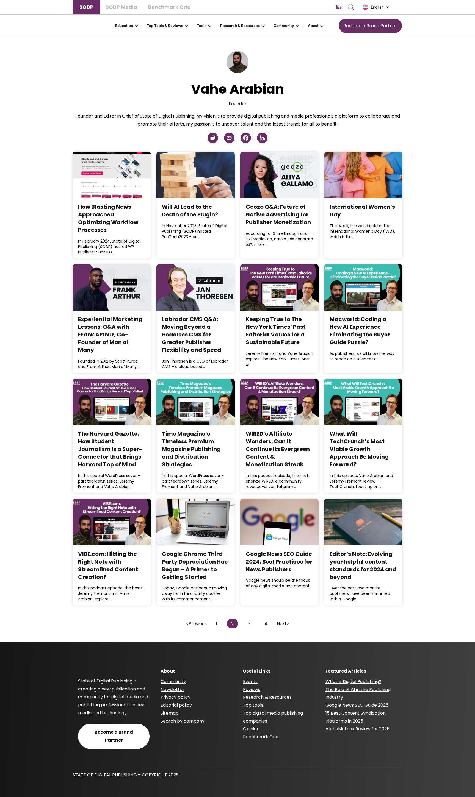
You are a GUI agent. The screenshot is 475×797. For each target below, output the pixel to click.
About (313, 25)
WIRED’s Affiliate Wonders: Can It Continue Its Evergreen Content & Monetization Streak (278, 449)
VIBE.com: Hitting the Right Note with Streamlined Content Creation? (108, 565)
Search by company (183, 721)
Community (284, 25)
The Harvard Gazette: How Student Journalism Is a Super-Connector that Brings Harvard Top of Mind (110, 449)
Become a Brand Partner (370, 26)
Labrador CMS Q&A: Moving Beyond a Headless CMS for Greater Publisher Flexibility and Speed (191, 334)
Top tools (253, 705)
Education (124, 25)
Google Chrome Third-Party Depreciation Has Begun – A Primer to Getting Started (195, 565)
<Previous (196, 623)
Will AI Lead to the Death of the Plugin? (190, 210)
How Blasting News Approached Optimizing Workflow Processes (108, 218)
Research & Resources (240, 25)
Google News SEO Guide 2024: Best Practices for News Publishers (279, 561)
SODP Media (121, 7)
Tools (201, 25)
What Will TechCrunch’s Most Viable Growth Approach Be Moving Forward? (359, 449)
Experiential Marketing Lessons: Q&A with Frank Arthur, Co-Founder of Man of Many (110, 334)
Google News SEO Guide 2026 (356, 705)
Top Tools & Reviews (165, 25)
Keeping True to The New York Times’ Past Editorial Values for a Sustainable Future (276, 330)
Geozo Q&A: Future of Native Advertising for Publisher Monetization (278, 214)
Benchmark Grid (169, 7)
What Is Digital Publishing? (353, 681)
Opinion (251, 729)
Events (250, 681)
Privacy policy (175, 697)
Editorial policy (176, 705)
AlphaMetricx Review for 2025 (357, 729)
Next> (283, 623)
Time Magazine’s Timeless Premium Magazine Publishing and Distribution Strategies (191, 449)
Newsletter (172, 689)
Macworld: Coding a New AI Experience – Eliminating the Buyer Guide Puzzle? (360, 330)
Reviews (251, 689)
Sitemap (170, 713)
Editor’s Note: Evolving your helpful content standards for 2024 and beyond (363, 565)
